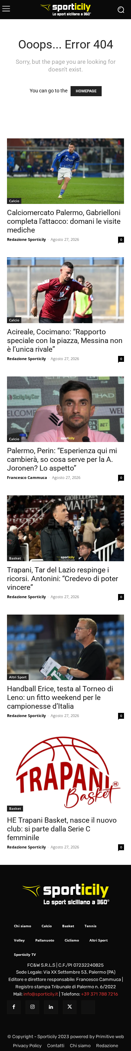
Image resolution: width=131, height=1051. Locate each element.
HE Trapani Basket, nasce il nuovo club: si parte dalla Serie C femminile (62, 829)
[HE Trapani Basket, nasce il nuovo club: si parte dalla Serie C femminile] (65, 772)
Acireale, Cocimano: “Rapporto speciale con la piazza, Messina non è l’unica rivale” (65, 340)
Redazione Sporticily (26, 239)
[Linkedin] (51, 1007)
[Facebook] (14, 1007)
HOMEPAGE (86, 91)
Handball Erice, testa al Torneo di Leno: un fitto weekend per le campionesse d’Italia (60, 697)
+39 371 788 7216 (99, 994)
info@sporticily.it (40, 994)
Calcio (14, 200)
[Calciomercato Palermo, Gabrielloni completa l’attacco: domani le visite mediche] (65, 171)
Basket (15, 558)
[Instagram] (32, 1007)
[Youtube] (88, 1007)
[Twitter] (70, 1007)
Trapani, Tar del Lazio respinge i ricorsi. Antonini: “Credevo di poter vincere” (62, 579)
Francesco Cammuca (27, 477)
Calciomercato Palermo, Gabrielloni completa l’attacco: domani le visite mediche (64, 221)
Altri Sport (18, 677)
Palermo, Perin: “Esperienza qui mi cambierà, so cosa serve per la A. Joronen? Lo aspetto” (62, 459)
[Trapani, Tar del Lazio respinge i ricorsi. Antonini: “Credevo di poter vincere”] (65, 528)
